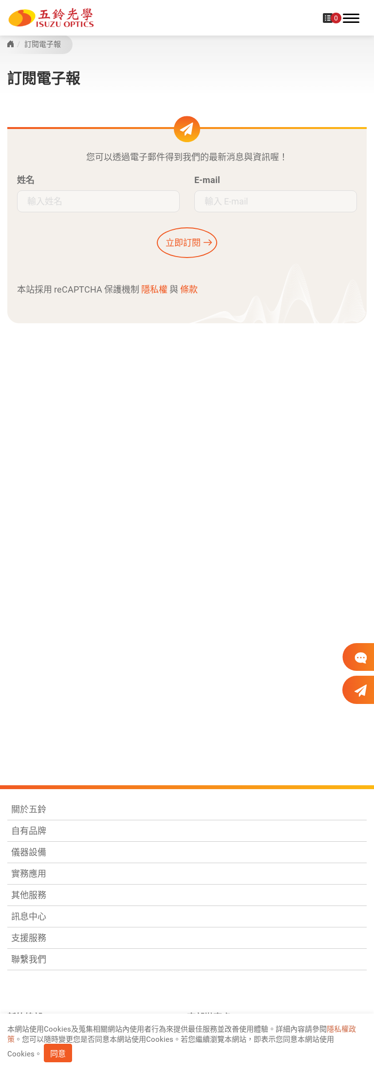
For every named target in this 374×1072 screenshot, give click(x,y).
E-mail (207, 180)
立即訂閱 (183, 243)
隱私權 (154, 289)
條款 (189, 289)
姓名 (26, 180)
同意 (58, 1053)
